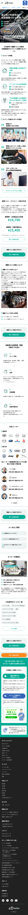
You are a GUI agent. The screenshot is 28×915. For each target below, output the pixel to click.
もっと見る (14, 628)
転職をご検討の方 (6, 817)
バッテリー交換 (5, 605)
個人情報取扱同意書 (7, 865)
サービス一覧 (5, 767)
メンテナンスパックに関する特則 (10, 848)
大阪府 (3, 795)
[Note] (3, 901)
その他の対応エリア (7, 797)
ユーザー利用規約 (6, 843)
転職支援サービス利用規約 (8, 872)
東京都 (3, 783)
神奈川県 (4, 790)
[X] (7, 901)
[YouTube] (16, 901)
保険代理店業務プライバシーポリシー (11, 863)
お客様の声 (4, 748)
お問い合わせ (5, 886)
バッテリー (4, 772)
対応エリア (4, 753)
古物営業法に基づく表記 (8, 870)
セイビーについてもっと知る (14, 191)
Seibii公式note (5, 836)
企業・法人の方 (5, 805)
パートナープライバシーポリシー (10, 860)
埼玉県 (3, 788)
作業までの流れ (5, 750)
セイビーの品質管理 (7, 760)
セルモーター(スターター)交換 (8, 615)
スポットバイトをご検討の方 (9, 814)
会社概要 (4, 893)
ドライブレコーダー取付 (7, 609)
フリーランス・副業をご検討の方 (10, 812)
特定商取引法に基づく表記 (8, 867)
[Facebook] (12, 901)
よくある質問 (5, 884)
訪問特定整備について (7, 877)
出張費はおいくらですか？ (9, 533)
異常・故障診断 (5, 774)
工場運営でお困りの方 (7, 826)
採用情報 (4, 896)
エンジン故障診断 (6, 619)
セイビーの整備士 (6, 757)
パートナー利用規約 (7, 845)
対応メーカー (5, 755)
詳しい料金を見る (14, 239)
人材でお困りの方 (6, 824)
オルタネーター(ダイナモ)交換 (8, 612)
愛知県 (3, 793)
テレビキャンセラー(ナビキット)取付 (10, 622)
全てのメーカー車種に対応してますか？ (12, 545)
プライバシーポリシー (7, 858)
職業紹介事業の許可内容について (10, 874)
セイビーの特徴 (5, 746)
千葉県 (3, 786)
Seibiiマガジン (5, 833)
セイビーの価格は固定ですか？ (10, 539)
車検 (17, 609)
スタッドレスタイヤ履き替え (18, 605)
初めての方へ (5, 743)
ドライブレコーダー (7, 769)
